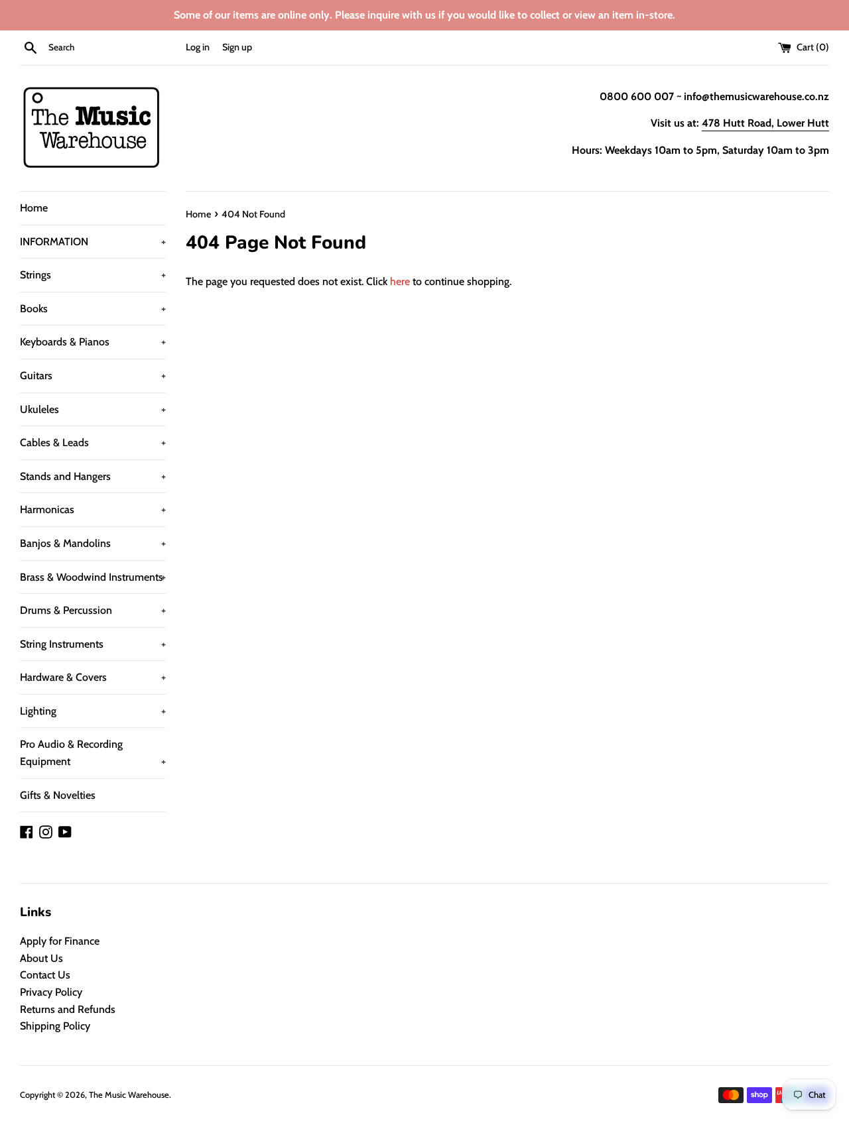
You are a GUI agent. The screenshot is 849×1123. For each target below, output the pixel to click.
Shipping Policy (55, 1026)
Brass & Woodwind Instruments (93, 577)
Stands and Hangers (93, 476)
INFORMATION (93, 241)
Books (93, 308)
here (400, 281)
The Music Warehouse (129, 1095)
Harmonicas (93, 509)
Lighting (93, 711)
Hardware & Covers (93, 677)
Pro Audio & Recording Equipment (93, 753)
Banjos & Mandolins (93, 543)
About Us (41, 958)
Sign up (237, 47)
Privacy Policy (51, 992)
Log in (198, 47)
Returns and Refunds (67, 1009)
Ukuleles (93, 409)
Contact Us (45, 975)
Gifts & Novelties (58, 795)
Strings (93, 274)
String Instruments (93, 644)
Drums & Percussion (93, 610)
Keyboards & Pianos (93, 341)
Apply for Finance (59, 941)
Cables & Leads (93, 442)
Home (34, 208)
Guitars (93, 375)
